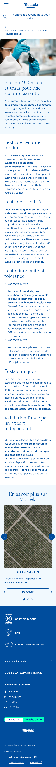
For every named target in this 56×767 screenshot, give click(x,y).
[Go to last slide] (4, 536)
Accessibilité (36, 762)
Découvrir (28, 591)
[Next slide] (52, 536)
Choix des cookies (12, 752)
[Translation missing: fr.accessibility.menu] (6, 5)
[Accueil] (5, 27)
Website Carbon (34, 719)
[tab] (24, 599)
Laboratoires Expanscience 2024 (24, 757)
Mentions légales (16, 762)
